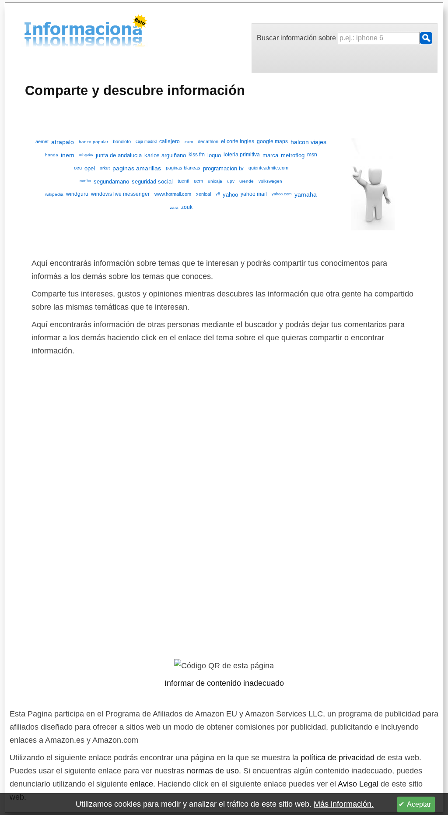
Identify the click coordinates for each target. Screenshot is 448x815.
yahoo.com (282, 194)
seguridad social (152, 181)
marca (270, 155)
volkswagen (270, 181)
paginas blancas (183, 167)
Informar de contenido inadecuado (224, 683)
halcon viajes (308, 142)
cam (189, 141)
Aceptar (419, 804)
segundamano (111, 181)
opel (89, 168)
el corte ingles (237, 141)
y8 (218, 194)
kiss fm (197, 155)
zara (174, 207)
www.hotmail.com (172, 194)
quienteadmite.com (268, 167)
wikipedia (54, 194)
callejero (169, 141)
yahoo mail (254, 194)
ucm (198, 180)
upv (230, 181)
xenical (203, 194)
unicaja (215, 181)
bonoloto (122, 141)
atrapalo (62, 142)
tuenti (183, 180)
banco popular (93, 141)
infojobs (86, 154)
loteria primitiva (242, 155)
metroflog (292, 155)
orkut (105, 168)
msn (312, 155)
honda (51, 154)
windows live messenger (120, 194)
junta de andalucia (119, 155)
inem (67, 155)
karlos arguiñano (165, 155)
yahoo (230, 194)
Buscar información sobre (297, 38)
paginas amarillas (136, 168)
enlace (141, 784)
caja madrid (146, 141)
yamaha (305, 194)
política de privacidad (337, 757)
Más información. (344, 804)
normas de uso (213, 770)
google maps (272, 141)
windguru (77, 194)
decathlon (208, 141)
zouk (186, 207)
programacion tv (223, 168)
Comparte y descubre (135, 90)
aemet (42, 141)
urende (246, 181)
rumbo (85, 181)
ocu (78, 167)
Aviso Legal (358, 784)
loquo (214, 155)
